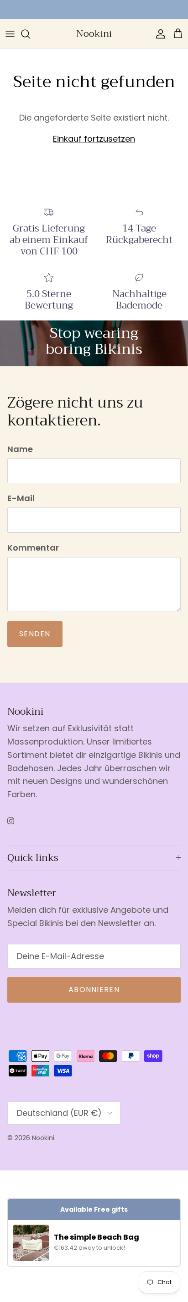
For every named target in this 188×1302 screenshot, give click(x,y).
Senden (35, 634)
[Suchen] (30, 34)
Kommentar (33, 547)
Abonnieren (94, 989)
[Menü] (10, 34)
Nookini (43, 1137)
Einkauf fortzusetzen (94, 138)
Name (20, 449)
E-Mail (21, 498)
